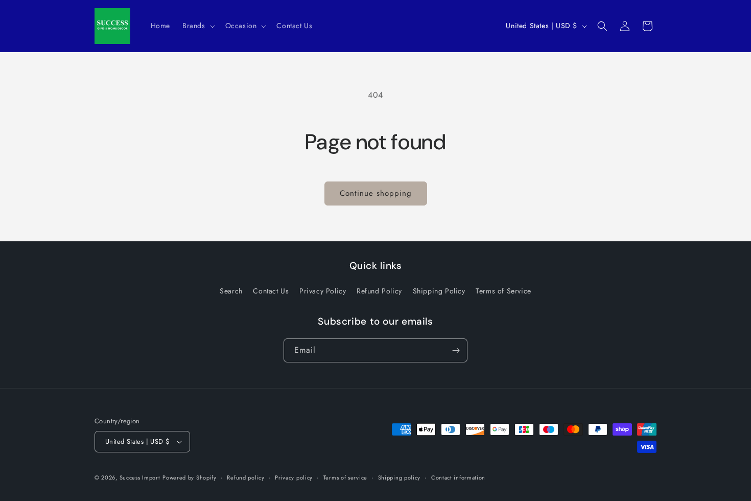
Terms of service (345, 477)
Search (231, 291)
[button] (197, 25)
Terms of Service (503, 291)
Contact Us (271, 291)
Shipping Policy (439, 291)
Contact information (458, 477)
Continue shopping (376, 193)
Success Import (140, 477)
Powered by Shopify (189, 477)
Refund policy (245, 477)
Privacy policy (294, 477)
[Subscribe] (455, 350)
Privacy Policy (322, 291)
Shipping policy (399, 477)
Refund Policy (379, 291)
